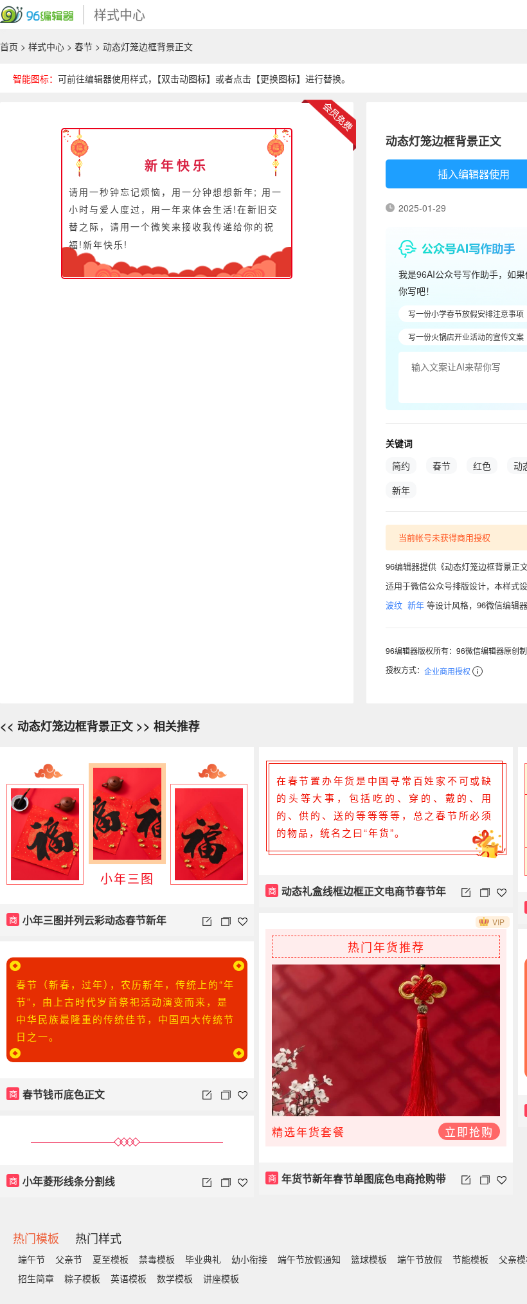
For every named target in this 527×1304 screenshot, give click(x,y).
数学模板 (175, 1278)
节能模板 (470, 1259)
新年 (401, 490)
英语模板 (129, 1278)
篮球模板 (369, 1259)
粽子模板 (82, 1278)
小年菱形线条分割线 (62, 1180)
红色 (482, 465)
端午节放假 (419, 1259)
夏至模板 (111, 1259)
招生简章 (36, 1278)
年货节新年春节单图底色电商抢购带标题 (355, 1183)
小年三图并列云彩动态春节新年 (88, 919)
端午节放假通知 (309, 1259)
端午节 (31, 1259)
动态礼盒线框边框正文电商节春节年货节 (355, 895)
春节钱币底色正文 (57, 1094)
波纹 (394, 605)
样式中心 (46, 46)
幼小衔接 (249, 1259)
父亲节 (68, 1259)
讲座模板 (221, 1278)
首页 (9, 46)
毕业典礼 (203, 1259)
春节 (84, 46)
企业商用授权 (447, 671)
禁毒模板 (157, 1259)
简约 (401, 465)
